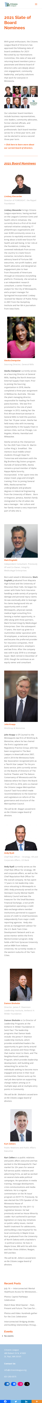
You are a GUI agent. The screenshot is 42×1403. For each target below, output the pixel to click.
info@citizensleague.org (15, 1370)
